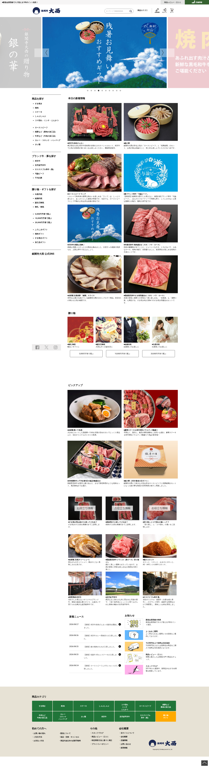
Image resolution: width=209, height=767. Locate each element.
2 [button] (92, 91)
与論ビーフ (39, 174)
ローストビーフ (41, 127)
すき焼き (38, 104)
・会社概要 (123, 737)
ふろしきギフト (41, 230)
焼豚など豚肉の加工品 (166, 706)
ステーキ (38, 112)
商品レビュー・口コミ (172, 2)
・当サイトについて (126, 733)
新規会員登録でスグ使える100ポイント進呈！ (20, 2)
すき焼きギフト (41, 238)
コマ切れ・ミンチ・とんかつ (47, 120)
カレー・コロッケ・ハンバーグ (47, 140)
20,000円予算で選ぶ (158, 354)
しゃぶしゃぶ (40, 116)
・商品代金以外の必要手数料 (70, 741)
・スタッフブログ (97, 733)
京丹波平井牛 (40, 165)
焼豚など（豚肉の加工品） (46, 132)
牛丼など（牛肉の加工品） (46, 136)
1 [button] (88, 91)
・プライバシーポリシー (99, 744)
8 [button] (113, 91)
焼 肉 (63, 706)
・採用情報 (123, 748)
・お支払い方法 (38, 741)
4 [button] (99, 91)
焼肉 (37, 108)
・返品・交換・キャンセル (69, 737)
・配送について (65, 733)
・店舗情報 (123, 740)
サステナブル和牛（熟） (45, 169)
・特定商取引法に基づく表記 (101, 740)
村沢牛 (37, 161)
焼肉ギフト (39, 234)
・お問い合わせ (125, 744)
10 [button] (121, 91)
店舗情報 (198, 2)
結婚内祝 (38, 198)
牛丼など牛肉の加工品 (42, 716)
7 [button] (110, 91)
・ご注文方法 (37, 737)
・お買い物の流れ (38, 733)
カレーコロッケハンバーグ (63, 716)
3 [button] (95, 91)
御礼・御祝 (39, 207)
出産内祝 (38, 194)
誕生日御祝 (39, 203)
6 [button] (106, 91)
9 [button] (117, 91)
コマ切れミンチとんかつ (124, 707)
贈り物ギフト (165, 716)
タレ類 (37, 144)
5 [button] (102, 91)
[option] (104, 52)
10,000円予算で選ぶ (122, 354)
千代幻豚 (38, 178)
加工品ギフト (40, 242)
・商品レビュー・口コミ (99, 737)
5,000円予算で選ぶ (86, 354)
